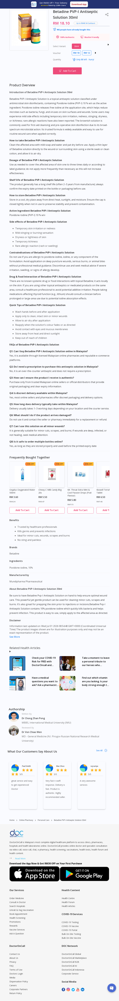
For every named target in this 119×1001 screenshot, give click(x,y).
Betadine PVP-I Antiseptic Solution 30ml (70, 820)
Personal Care (43, 820)
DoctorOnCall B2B (70, 961)
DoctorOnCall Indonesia (73, 969)
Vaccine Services (17, 929)
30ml (76, 46)
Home (12, 820)
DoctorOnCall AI (69, 965)
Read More (20, 858)
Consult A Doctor (17, 902)
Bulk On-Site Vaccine (71, 938)
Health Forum (68, 902)
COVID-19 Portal (69, 930)
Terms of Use (15, 969)
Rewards (13, 925)
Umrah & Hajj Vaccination (21, 910)
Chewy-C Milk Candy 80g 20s (50, 491)
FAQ (11, 965)
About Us (13, 958)
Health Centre (68, 898)
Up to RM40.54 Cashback (85, 23)
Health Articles (68, 906)
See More (14, 636)
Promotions (15, 921)
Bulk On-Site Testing (71, 934)
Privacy (12, 961)
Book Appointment (18, 914)
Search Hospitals (17, 906)
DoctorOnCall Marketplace (74, 958)
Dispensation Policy (18, 981)
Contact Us (14, 954)
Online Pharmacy (26, 820)
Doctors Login (16, 973)
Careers (13, 985)
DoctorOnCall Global (71, 954)
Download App (79, 4)
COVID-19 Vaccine (70, 926)
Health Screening (17, 917)
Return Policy (15, 993)
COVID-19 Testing (70, 922)
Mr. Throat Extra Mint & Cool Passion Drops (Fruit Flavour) (79, 492)
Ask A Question (16, 933)
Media (12, 977)
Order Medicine (16, 898)
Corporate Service (70, 973)
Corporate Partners (18, 989)
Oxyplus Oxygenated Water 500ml (22, 491)
